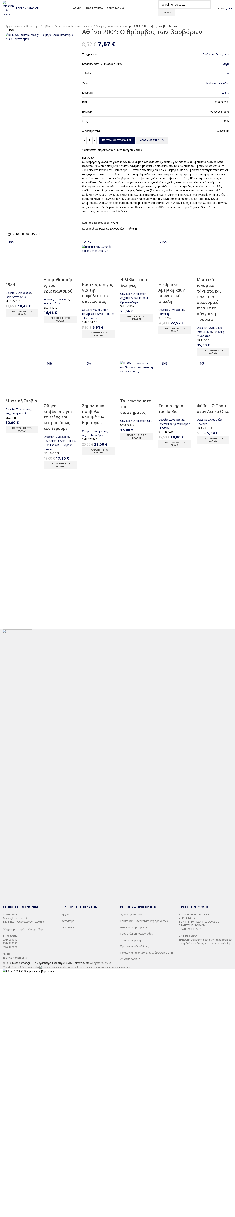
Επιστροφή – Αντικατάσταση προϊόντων (144, 921)
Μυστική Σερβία (21, 401)
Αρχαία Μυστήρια (92, 435)
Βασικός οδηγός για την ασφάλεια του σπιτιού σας (97, 293)
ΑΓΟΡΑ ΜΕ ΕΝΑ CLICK (152, 140)
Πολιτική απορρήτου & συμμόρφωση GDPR (146, 952)
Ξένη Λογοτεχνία (16, 297)
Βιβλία (47, 26)
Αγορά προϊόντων (131, 914)
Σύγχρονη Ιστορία (16, 413)
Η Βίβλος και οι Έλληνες (135, 282)
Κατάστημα (33, 26)
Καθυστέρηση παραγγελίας (136, 933)
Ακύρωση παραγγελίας (133, 927)
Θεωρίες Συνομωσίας (109, 26)
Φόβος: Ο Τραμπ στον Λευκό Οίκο (213, 408)
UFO (150, 420)
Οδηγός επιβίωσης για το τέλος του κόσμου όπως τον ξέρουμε (58, 417)
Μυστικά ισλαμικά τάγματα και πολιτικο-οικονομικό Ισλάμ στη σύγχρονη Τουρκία (209, 299)
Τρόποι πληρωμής (131, 940)
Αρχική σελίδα (14, 26)
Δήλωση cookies (130, 959)
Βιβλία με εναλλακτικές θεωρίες (73, 26)
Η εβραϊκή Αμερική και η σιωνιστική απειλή (171, 293)
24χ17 (225, 92)
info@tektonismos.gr (15, 957)
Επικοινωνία (69, 927)
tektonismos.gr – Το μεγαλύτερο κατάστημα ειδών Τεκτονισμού (50, 963)
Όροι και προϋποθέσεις (134, 946)
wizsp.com (124, 967)
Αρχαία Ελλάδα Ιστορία (134, 298)
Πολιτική (131, 228)
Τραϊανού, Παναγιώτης (215, 54)
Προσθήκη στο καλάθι (116, 140)
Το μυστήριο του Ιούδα (170, 408)
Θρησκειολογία (53, 303)
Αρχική (66, 914)
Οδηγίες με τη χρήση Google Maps (23, 929)
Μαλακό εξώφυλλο (217, 83)
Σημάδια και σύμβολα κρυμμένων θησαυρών (94, 414)
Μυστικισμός (204, 332)
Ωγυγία (224, 64)
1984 (10, 284)
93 (228, 73)
